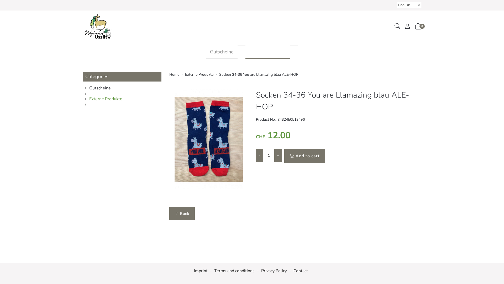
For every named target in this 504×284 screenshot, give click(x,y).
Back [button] (184, 213)
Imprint (201, 271)
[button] (397, 26)
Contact (300, 271)
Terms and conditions (234, 271)
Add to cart (308, 156)
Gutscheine (222, 52)
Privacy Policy (274, 271)
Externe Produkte (267, 52)
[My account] (407, 27)
